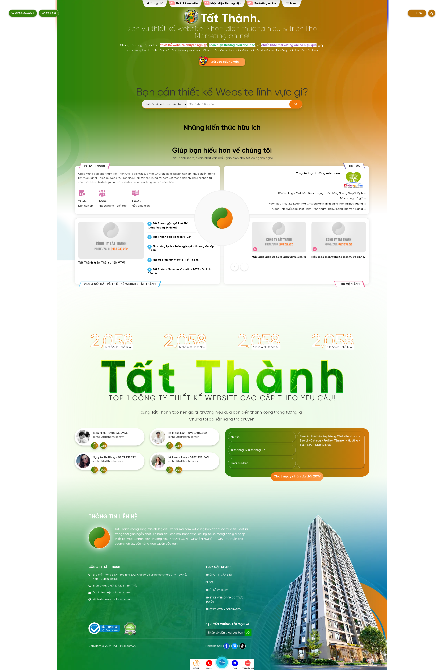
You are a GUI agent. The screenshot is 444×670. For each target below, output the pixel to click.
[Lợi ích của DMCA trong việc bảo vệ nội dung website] (130, 629)
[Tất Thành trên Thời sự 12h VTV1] (111, 240)
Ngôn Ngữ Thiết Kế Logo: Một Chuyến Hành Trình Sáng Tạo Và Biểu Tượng (316, 203)
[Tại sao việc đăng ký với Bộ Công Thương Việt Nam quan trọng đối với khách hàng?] (104, 628)
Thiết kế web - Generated (223, 609)
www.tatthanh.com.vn (119, 599)
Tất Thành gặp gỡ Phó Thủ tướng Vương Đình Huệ (167, 225)
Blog (209, 582)
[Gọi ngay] (94, 445)
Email (235, 668)
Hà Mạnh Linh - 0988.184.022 (187, 433)
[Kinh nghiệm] (81, 193)
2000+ (103, 201)
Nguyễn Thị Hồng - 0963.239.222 (114, 457)
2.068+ (136, 201)
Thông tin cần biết (219, 574)
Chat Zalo (48, 13)
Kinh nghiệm (85, 205)
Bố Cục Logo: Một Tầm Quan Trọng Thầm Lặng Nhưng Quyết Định (320, 193)
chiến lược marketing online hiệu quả (289, 45)
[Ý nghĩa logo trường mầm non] (353, 180)
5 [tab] (317, 265)
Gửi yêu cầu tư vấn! (225, 62)
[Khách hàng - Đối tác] (102, 193)
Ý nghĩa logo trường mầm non (318, 173)
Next (244, 267)
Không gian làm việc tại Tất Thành (175, 259)
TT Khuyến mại (248, 668)
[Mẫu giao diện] (135, 193)
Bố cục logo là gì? (351, 198)
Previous (234, 267)
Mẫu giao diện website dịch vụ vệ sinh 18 (279, 257)
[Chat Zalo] (103, 445)
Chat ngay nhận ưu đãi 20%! (297, 476)
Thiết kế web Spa (217, 590)
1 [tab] (300, 265)
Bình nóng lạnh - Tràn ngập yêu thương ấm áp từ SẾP (180, 248)
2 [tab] (304, 265)
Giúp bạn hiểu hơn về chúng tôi (222, 150)
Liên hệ (196, 668)
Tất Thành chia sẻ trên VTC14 (172, 236)
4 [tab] (312, 265)
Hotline (209, 668)
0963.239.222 (24, 13)
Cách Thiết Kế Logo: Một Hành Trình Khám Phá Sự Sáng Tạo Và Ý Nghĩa (317, 208)
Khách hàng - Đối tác (112, 205)
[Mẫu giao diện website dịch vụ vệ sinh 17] (338, 237)
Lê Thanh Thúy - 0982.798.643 (188, 457)
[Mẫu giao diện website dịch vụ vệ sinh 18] (279, 237)
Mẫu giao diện (141, 205)
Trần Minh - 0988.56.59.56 (110, 433)
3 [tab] (308, 265)
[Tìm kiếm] (295, 104)
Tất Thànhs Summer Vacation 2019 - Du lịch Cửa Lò (179, 271)
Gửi (248, 632)
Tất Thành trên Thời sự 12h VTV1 (101, 262)
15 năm (82, 201)
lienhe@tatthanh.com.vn (108, 436)
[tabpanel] (279, 240)
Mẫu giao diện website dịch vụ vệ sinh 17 (338, 257)
